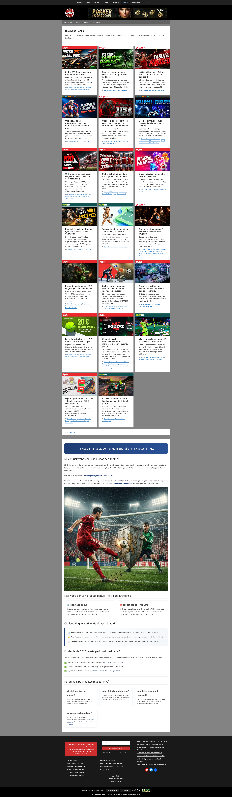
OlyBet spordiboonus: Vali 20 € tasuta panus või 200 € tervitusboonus (79, 401)
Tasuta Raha (69, 198)
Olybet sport (80, 87)
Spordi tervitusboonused (77, 89)
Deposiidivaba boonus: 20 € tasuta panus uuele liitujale (78, 340)
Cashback (111, 419)
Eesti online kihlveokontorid (113, 662)
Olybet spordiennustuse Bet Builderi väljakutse (152, 175)
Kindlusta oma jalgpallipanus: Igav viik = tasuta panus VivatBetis (79, 231)
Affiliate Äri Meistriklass (75, 769)
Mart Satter (116, 776)
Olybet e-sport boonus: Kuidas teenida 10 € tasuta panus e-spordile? (151, 288)
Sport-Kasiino (154, 253)
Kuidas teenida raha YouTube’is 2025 (150, 744)
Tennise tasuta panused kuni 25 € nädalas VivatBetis (115, 230)
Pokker (114, 3)
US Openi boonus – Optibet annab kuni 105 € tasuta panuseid (152, 74)
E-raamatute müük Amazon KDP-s (149, 753)
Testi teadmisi (96, 22)
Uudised (88, 3)
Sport (124, 3)
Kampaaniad (136, 3)
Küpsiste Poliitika (116, 781)
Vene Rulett (104, 770)
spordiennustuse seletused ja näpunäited (105, 671)
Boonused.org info (116, 779)
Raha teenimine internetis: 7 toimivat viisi (152, 741)
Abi (147, 3)
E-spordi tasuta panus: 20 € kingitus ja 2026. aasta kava (78, 287)
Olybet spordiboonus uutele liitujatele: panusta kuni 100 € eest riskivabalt (79, 176)
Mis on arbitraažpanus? (75, 772)
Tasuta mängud (67, 22)
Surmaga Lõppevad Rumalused (111, 767)
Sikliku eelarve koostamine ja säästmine (151, 764)
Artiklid (79, 3)
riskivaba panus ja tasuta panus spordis (98, 476)
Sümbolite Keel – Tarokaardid (111, 764)
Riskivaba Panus (122, 90)
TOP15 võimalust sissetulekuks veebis (150, 756)
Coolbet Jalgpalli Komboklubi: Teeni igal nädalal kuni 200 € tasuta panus (77, 124)
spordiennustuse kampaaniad (120, 483)
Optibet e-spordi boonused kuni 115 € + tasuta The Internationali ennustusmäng (115, 123)
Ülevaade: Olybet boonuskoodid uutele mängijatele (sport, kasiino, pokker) (115, 343)
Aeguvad (86, 22)
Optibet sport (112, 90)
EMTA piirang (112, 790)
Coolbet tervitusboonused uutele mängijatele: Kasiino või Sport (151, 123)
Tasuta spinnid (154, 143)
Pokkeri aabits (72, 760)
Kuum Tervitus (71, 87)
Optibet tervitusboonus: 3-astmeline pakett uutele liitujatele (151, 231)
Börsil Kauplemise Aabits (76, 766)
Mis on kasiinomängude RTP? (77, 776)
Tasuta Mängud (111, 143)
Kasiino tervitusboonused (158, 249)
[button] (154, 2)
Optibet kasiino (145, 249)
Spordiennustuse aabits (75, 763)
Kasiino (96, 3)
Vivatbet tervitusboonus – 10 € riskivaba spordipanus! (152, 340)
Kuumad (78, 22)
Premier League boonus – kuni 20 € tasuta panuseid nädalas (114, 74)
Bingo (106, 3)
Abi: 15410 (125, 790)
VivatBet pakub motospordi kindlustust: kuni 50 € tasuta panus (115, 401)
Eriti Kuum (148, 189)
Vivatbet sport (71, 249)
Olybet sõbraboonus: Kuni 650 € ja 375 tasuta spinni (114, 175)
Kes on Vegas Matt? (107, 761)
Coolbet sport (75, 141)
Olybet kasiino (113, 192)
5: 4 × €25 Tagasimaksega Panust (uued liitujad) (78, 73)
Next (72, 432)
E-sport (110, 141)
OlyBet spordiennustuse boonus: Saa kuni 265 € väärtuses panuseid (113, 288)
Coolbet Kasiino (146, 139)
